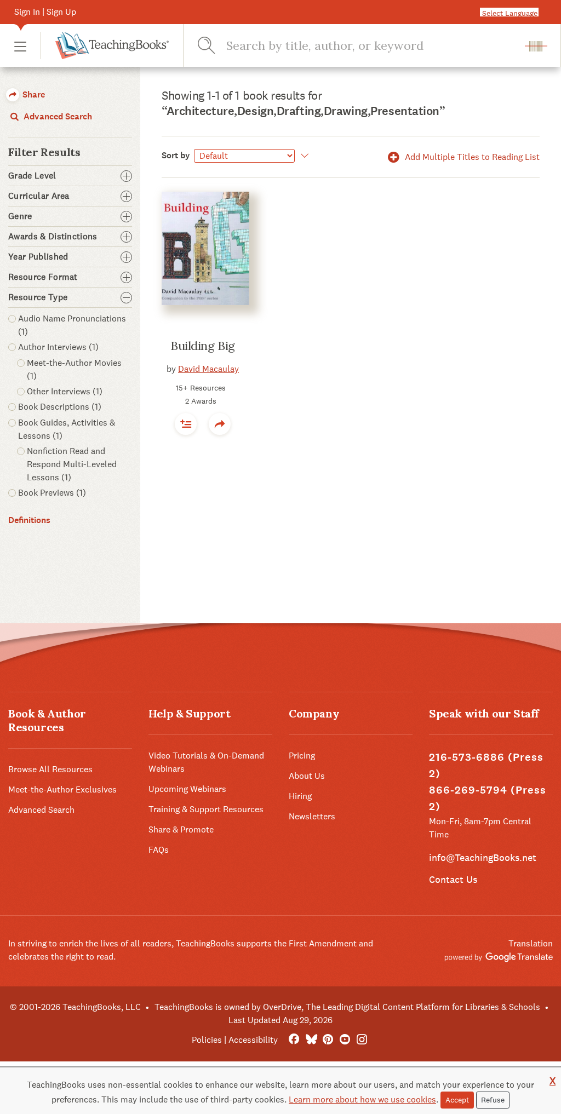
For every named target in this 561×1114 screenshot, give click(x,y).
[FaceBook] (294, 1040)
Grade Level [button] (32, 175)
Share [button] (32, 94)
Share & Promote (181, 829)
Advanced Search (56, 116)
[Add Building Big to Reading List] (186, 424)
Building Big (202, 345)
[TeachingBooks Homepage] (105, 45)
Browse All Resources (50, 769)
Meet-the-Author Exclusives (62, 789)
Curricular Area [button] (39, 196)
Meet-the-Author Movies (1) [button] (74, 369)
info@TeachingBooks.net (482, 857)
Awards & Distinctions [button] (53, 236)
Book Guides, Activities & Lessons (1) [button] (66, 429)
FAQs (158, 849)
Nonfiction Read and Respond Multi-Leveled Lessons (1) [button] (72, 464)
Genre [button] (20, 216)
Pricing (302, 755)
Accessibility (253, 1040)
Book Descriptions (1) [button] (59, 406)
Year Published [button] (38, 256)
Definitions (29, 520)
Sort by (176, 155)
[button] (20, 45)
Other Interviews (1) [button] (64, 391)
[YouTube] (344, 1040)
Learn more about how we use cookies (362, 1099)
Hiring (300, 796)
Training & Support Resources (206, 809)
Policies (207, 1040)
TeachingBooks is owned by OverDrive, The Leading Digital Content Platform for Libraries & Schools (347, 1007)
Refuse (493, 1100)
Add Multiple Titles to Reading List (471, 157)
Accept (457, 1100)
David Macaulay (208, 369)
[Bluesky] (311, 1040)
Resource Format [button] (43, 277)
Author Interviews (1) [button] (58, 347)
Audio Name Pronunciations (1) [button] (72, 325)
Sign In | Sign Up (45, 12)
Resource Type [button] (37, 297)
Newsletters (312, 816)
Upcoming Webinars (187, 789)
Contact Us (453, 879)
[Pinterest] (327, 1040)
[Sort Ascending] (302, 155)
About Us (307, 776)
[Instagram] (361, 1040)
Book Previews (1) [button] (52, 492)
